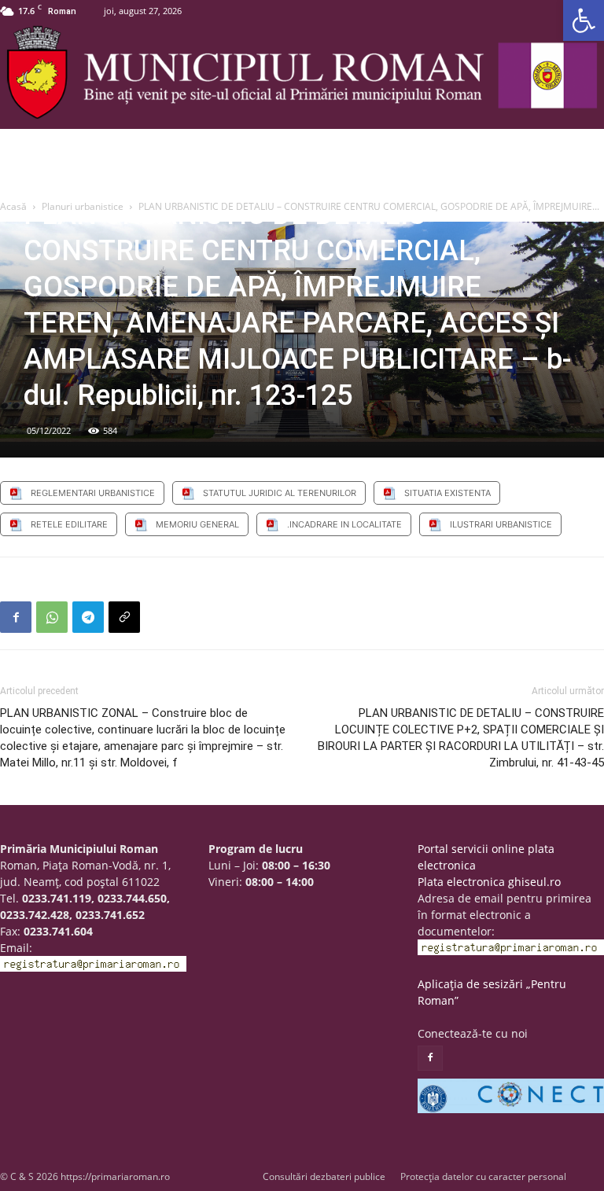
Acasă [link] (13, 206)
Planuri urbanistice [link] (82, 206)
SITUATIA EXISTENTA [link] (447, 492)
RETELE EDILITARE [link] (69, 524)
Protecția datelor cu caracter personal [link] (483, 1176)
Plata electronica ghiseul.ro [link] (489, 881)
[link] (583, 20)
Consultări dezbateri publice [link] (324, 1176)
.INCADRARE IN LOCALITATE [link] (344, 524)
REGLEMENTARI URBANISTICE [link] (93, 492)
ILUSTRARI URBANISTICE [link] (501, 524)
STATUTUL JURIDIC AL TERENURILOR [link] (279, 492)
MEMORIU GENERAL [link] (197, 524)
